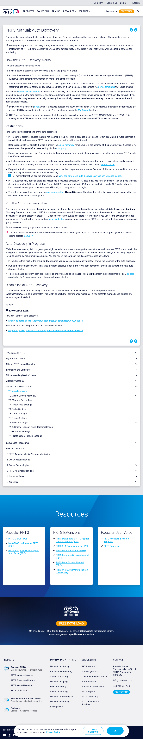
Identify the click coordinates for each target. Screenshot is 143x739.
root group (61, 148)
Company (98, 3)
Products (28, 11)
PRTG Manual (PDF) (18, 538)
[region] (71, 731)
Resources (69, 11)
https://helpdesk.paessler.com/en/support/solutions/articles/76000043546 (45, 320)
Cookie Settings (93, 730)
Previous (131, 30)
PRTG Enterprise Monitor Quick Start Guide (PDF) (23, 552)
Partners (84, 11)
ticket (37, 106)
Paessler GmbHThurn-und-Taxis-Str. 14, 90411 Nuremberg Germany (125, 670)
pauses (130, 274)
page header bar (56, 219)
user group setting (55, 192)
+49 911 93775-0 (121, 686)
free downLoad (71, 623)
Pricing (56, 11)
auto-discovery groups (29, 91)
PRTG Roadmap (112, 546)
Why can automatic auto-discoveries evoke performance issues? (90, 176)
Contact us (112, 3)
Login (123, 3)
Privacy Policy (53, 732)
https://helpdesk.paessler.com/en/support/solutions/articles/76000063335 (45, 330)
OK (115, 731)
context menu (108, 164)
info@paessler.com (122, 680)
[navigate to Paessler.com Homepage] (11, 11)
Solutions (43, 11)
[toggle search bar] (137, 11)
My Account (84, 110)
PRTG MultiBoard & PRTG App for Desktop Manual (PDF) (72, 540)
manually (28, 236)
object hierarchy (66, 145)
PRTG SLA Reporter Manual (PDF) (72, 546)
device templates (106, 87)
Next (135, 30)
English (136, 3)
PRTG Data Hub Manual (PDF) (71, 550)
